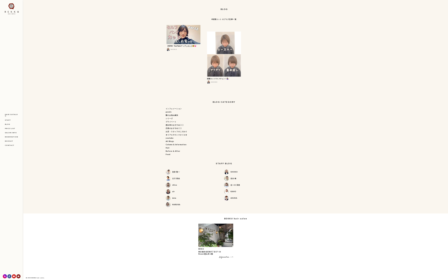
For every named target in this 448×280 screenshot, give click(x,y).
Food (168, 154)
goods (169, 112)
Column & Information (176, 145)
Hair (168, 148)
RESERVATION (11, 137)
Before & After (173, 151)
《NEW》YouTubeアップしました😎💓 (181, 46)
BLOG (7, 124)
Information (224, 257)
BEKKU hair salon (37, 277)
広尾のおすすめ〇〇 (174, 128)
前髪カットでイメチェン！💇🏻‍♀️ (218, 79)
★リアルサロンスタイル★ (176, 135)
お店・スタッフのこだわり (176, 131)
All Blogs (170, 141)
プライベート (171, 122)
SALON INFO (11, 133)
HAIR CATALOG (11, 115)
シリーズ (169, 118)
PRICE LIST (10, 128)
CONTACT (9, 145)
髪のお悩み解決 (172, 115)
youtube (170, 138)
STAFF (8, 120)
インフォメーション (174, 109)
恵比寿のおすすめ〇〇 (175, 125)
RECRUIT (9, 141)
